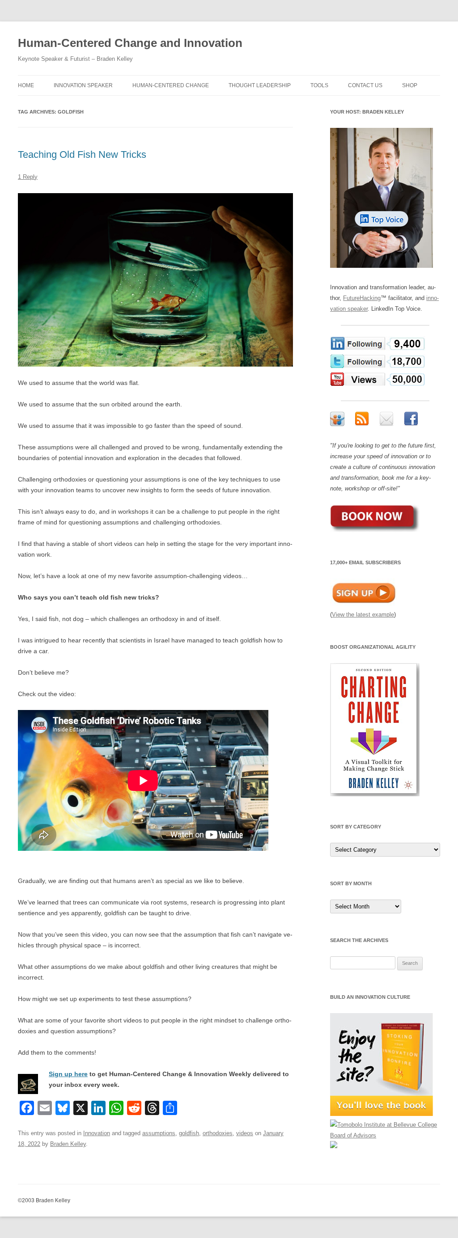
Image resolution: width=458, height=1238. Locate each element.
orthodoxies (218, 1133)
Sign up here (68, 1073)
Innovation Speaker (83, 85)
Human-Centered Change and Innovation (130, 43)
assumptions (158, 1133)
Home (26, 85)
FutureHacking (362, 298)
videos (244, 1133)
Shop (409, 85)
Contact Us (365, 85)
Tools (319, 85)
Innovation (96, 1133)
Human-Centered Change (170, 85)
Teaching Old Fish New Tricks (82, 154)
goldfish (189, 1133)
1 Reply (28, 176)
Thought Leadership (260, 85)
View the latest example (363, 614)
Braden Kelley (68, 1144)
